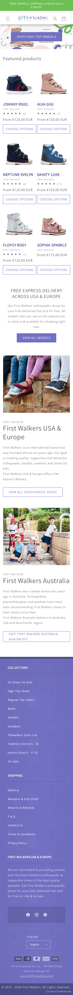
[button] (8, 18)
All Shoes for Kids (20, 682)
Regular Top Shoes (21, 700)
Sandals (13, 717)
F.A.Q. (12, 816)
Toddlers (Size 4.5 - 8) (23, 744)
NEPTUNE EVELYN (18, 174)
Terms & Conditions (22, 834)
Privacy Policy (17, 843)
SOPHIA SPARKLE (52, 245)
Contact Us (15, 825)
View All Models (36, 338)
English (34, 944)
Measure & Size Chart (23, 799)
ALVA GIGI (45, 104)
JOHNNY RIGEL (16, 104)
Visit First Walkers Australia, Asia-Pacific (34, 636)
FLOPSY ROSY (14, 245)
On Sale (13, 761)
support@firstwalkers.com (36, 976)
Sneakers (14, 726)
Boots (12, 708)
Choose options (19, 129)
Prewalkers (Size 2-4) (22, 735)
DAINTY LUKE (48, 174)
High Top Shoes (19, 691)
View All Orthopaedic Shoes (33, 492)
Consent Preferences (58, 991)
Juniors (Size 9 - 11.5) (23, 752)
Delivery (13, 790)
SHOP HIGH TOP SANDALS (36, 37)
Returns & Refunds (21, 808)
